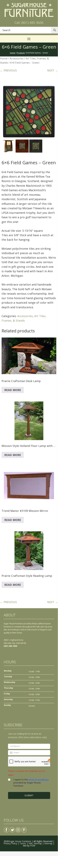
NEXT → (52, 70)
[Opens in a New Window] (6, 828)
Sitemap (48, 843)
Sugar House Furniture (20, 841)
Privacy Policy (10, 843)
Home (3, 58)
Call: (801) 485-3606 (29, 22)
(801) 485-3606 (10, 646)
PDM (32, 845)
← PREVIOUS (8, 70)
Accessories (16, 58)
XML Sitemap (35, 843)
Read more (12, 390)
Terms (23, 843)
